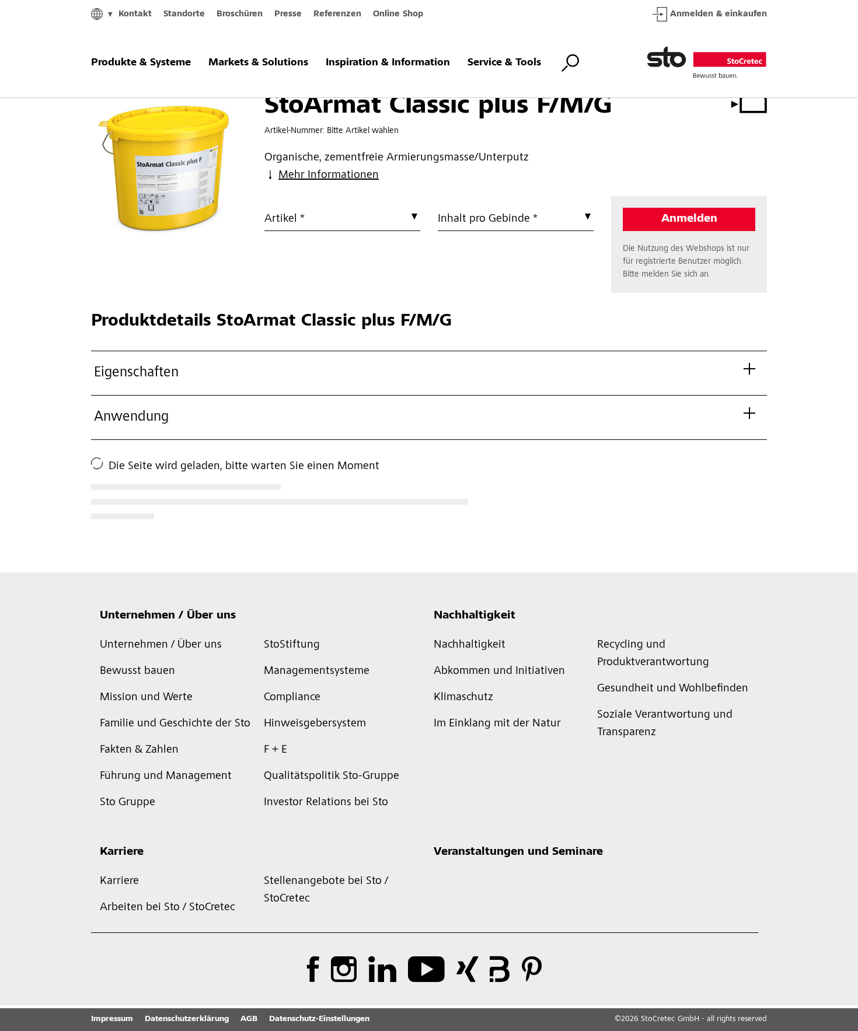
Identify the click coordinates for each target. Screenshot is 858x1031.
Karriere (122, 852)
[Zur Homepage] (707, 63)
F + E (275, 750)
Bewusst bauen (137, 671)
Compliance (292, 698)
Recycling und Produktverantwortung (653, 654)
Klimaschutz (463, 698)
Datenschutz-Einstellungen (319, 1019)
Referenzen (337, 14)
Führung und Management (166, 776)
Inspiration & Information (388, 63)
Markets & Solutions (258, 63)
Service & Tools (504, 63)
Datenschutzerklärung (187, 1019)
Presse (288, 14)
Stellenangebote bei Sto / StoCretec (326, 890)
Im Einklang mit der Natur (497, 724)
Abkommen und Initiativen (499, 671)
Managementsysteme (316, 671)
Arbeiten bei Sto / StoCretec (167, 908)
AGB (248, 1019)
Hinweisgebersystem (315, 724)
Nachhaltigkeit (474, 616)
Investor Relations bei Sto (326, 803)
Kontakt (135, 14)
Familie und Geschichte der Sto (175, 724)
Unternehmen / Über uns (168, 616)
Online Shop (398, 14)
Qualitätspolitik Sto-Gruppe (331, 776)
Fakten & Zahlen (139, 750)
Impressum (112, 1019)
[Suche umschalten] (570, 63)
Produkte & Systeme (141, 63)
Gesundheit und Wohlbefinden (672, 689)
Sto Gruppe (127, 803)
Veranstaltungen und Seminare (518, 852)
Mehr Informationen (328, 175)
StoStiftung (292, 645)
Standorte (184, 14)
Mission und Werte (146, 698)
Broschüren (240, 14)
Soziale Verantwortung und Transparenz (665, 724)
